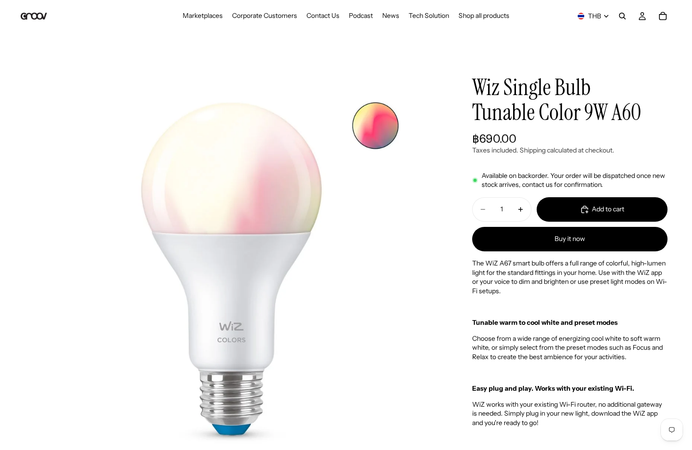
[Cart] (662, 16)
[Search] (622, 16)
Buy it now (570, 238)
